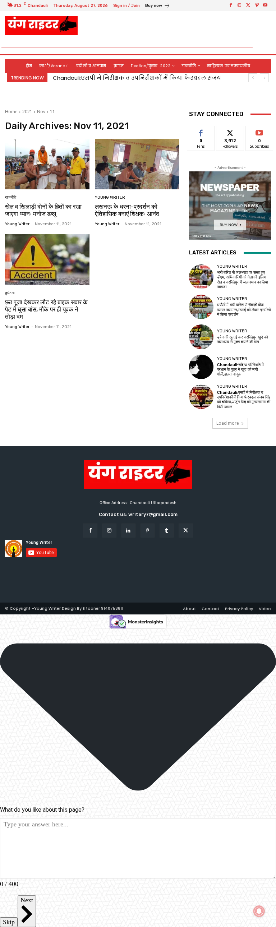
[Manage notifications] (259, 911)
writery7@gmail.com (153, 514)
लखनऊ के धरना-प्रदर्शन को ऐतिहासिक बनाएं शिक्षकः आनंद (127, 210)
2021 (27, 112)
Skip (9, 922)
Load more (227, 423)
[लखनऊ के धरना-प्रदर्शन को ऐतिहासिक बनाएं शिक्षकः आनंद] (137, 164)
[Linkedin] (128, 531)
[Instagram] (239, 5)
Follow (230, 131)
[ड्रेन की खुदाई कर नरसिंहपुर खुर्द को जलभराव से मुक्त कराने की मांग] (201, 336)
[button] (263, 47)
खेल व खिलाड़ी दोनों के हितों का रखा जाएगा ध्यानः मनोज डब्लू (43, 210)
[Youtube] (265, 5)
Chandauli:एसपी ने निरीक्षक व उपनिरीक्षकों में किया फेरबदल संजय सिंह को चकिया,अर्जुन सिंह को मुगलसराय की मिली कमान (243, 399)
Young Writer (17, 224)
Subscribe (259, 131)
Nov (41, 112)
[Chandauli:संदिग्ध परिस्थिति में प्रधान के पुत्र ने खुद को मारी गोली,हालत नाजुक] (201, 367)
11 (52, 112)
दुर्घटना (9, 293)
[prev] (252, 77)
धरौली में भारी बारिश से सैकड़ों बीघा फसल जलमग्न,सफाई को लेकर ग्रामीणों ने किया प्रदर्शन (244, 310)
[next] (264, 77)
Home (11, 112)
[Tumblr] (167, 531)
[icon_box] (157, 6)
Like (201, 131)
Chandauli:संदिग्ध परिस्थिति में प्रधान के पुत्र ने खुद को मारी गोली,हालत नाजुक (240, 370)
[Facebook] (230, 5)
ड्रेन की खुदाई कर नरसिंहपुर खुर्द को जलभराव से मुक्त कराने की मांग (242, 339)
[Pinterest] (148, 531)
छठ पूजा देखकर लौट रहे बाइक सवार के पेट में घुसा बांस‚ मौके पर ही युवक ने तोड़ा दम (46, 309)
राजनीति (10, 197)
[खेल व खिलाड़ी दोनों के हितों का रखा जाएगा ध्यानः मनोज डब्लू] (47, 164)
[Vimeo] (256, 5)
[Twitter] (248, 5)
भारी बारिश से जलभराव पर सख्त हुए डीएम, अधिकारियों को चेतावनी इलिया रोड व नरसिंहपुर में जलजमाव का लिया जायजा (242, 279)
